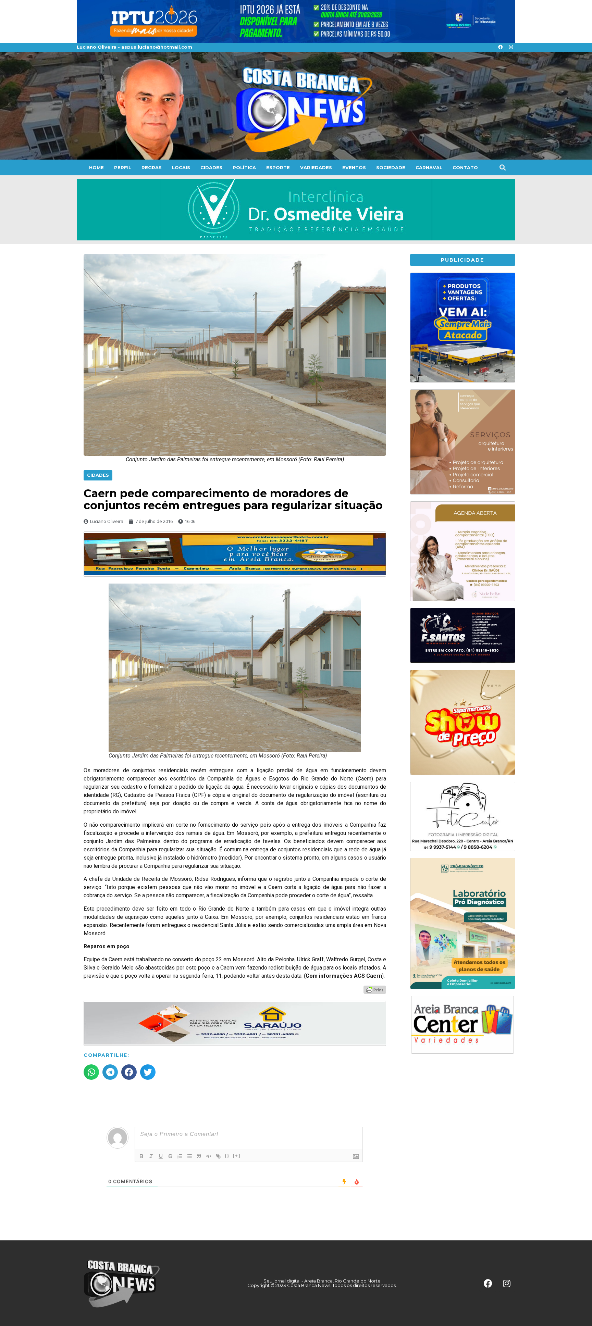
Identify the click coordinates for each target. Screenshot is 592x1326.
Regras (151, 167)
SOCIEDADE (390, 167)
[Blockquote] (199, 1156)
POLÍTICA (244, 167)
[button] (502, 167)
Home (96, 167)
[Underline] (160, 1156)
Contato (465, 167)
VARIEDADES (316, 167)
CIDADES (211, 167)
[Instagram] (510, 47)
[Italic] (151, 1156)
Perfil (122, 167)
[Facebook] (500, 47)
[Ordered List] (180, 1156)
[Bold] (141, 1156)
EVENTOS (354, 167)
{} (227, 1155)
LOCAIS (181, 167)
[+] (237, 1155)
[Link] (218, 1156)
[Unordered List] (189, 1156)
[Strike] (170, 1156)
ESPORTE (278, 167)
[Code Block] (208, 1156)
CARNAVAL (429, 167)
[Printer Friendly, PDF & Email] (374, 989)
